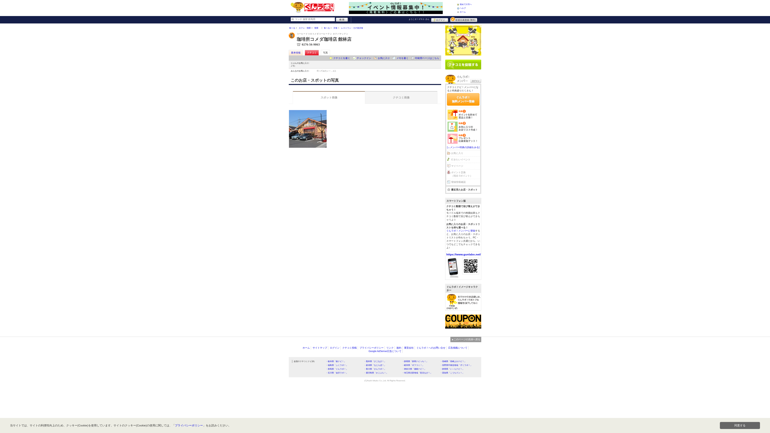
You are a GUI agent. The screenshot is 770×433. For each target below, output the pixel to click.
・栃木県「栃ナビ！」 (336, 361)
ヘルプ (463, 8)
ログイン (439, 19)
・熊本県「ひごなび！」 (375, 361)
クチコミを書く (341, 58)
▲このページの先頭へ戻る (465, 339)
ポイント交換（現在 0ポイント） (461, 174)
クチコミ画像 (401, 97)
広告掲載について (457, 347)
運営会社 (409, 347)
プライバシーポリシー (372, 347)
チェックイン (364, 58)
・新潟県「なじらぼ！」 (375, 365)
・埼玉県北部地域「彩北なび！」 (417, 373)
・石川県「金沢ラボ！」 (337, 373)
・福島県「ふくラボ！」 (337, 365)
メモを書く (402, 58)
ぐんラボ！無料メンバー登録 (463, 99)
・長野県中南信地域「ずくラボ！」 (456, 365)
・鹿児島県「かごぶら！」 (376, 373)
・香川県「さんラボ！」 (375, 369)
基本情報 (296, 52)
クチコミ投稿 (349, 347)
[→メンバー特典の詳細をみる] (463, 147)
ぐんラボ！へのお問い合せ (430, 347)
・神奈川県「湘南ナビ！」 (414, 369)
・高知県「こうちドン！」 (452, 373)
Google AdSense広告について (385, 351)
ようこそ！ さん (419, 19)
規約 (398, 347)
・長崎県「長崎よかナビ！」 (453, 361)
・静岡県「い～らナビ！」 (452, 369)
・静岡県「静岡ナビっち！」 (415, 361)
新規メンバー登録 (463, 19)
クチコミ (312, 52)
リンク (390, 347)
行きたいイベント (460, 159)
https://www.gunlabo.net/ (463, 254)
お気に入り (384, 58)
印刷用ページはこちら (427, 58)
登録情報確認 (458, 182)
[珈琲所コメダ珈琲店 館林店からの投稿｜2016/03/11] (308, 129)
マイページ (457, 166)
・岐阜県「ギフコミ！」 (413, 365)
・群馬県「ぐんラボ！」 (337, 369)
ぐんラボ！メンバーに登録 (460, 230)
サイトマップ (320, 347)
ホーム (463, 12)
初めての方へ (466, 4)
